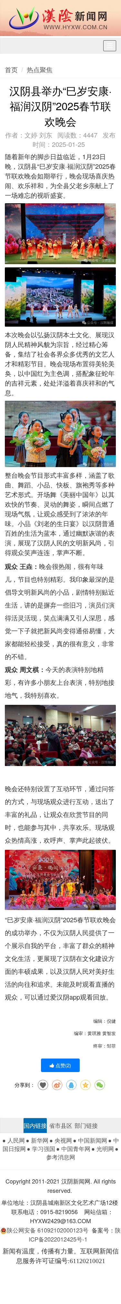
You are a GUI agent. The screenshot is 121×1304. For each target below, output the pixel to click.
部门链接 (86, 1125)
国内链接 (35, 1125)
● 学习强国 (41, 1148)
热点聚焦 (40, 69)
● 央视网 (60, 1140)
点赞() (62, 1065)
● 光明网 (102, 1148)
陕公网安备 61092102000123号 (47, 1230)
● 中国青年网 (73, 1148)
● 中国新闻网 (90, 1140)
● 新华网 (37, 1140)
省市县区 (60, 1125)
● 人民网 (13, 1140)
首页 (11, 69)
